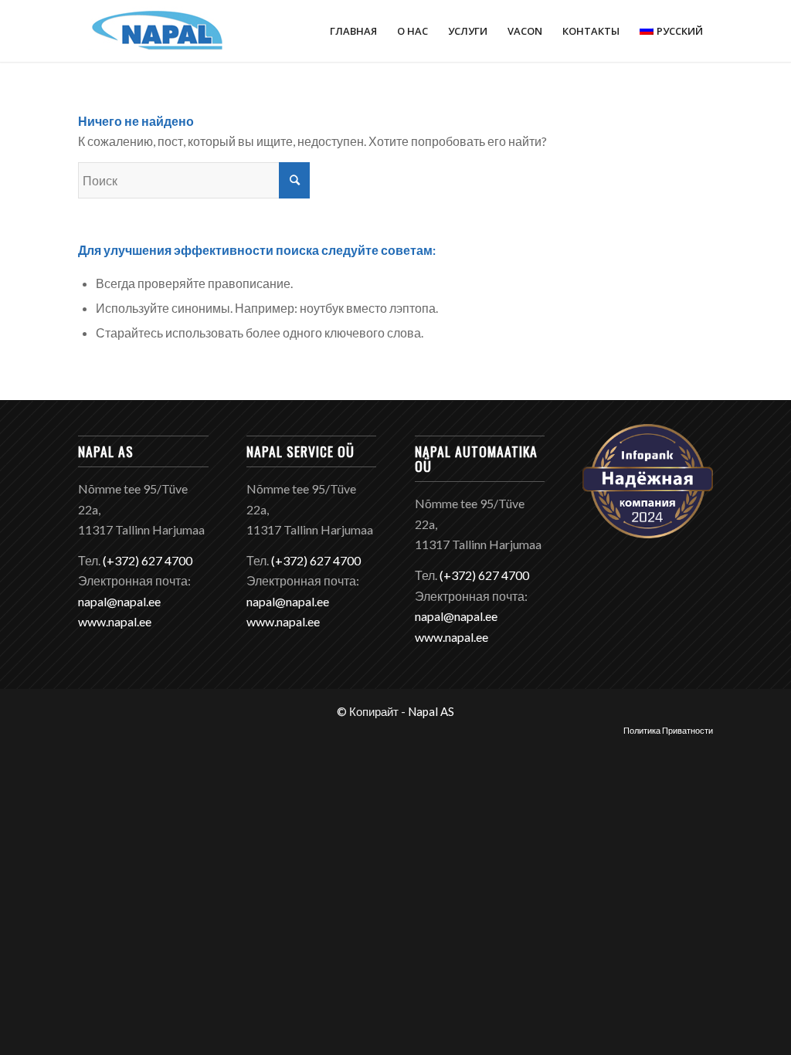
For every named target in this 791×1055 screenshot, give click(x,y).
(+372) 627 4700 (147, 560)
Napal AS (431, 711)
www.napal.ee (114, 621)
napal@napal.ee (119, 601)
